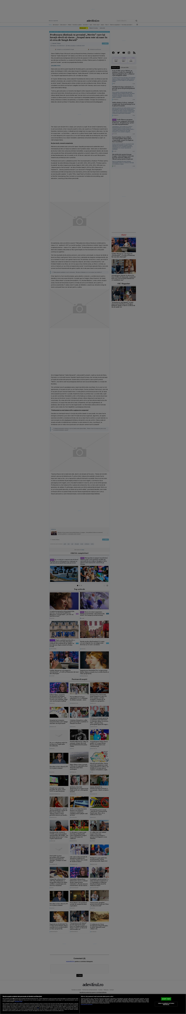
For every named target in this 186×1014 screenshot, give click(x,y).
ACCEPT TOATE (166, 999)
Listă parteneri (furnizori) (86, 1004)
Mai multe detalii (18, 1001)
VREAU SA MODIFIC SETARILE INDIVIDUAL (166, 1004)
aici (38, 1007)
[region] (93, 1004)
